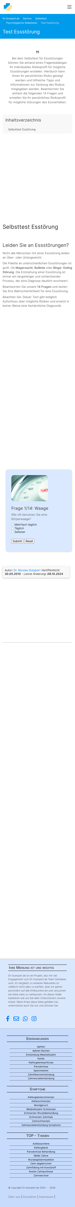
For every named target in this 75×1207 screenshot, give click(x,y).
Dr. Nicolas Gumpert (27, 570)
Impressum (46, 1196)
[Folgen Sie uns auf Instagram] (34, 1018)
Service (27, 18)
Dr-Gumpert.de (11, 18)
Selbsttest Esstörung (22, 129)
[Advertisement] (37, 177)
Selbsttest (41, 18)
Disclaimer (29, 1196)
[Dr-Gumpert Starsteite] (7, 7)
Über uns (14, 1196)
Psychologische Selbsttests (21, 22)
